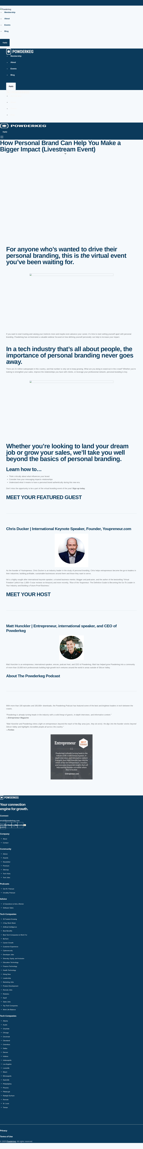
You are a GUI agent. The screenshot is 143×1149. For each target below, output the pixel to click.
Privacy (3, 1131)
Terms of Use (6, 1136)
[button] (1, 137)
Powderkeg (11, 1141)
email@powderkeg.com (10, 821)
